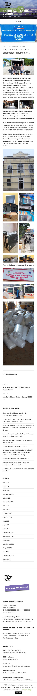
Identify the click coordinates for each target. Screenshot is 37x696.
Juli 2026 (6, 483)
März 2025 (6, 498)
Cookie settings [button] (26, 690)
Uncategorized (11, 374)
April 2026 (6, 490)
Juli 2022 (6, 521)
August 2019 (7, 559)
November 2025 (8, 494)
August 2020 (7, 548)
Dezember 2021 (8, 533)
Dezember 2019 (8, 556)
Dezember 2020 (8, 544)
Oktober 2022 (7, 517)
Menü (19, 21)
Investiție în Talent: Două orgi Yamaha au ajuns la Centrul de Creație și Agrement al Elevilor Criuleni (18, 428)
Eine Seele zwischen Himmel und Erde (15, 458)
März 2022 (6, 529)
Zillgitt (22, 47)
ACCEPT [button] (18, 693)
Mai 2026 (6, 486)
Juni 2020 (6, 552)
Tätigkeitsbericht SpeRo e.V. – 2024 (14, 446)
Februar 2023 (7, 513)
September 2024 (8, 502)
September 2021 (8, 536)
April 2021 (6, 540)
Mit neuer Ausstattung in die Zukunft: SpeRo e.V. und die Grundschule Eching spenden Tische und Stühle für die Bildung (18, 452)
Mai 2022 (6, 525)
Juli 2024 (6, 506)
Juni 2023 (6, 509)
